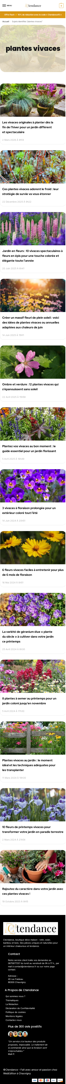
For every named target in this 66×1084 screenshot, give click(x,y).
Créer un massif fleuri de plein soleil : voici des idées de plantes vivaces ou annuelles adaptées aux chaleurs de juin (30, 322)
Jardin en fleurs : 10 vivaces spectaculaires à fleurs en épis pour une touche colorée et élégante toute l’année (32, 255)
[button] (61, 5)
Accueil (5, 21)
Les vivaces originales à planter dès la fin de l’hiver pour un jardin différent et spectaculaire (27, 127)
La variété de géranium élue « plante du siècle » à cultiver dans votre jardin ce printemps (28, 636)
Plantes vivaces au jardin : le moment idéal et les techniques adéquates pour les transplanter (28, 765)
